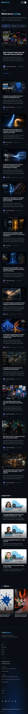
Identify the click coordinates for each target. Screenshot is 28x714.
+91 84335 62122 (5, 663)
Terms (2, 693)
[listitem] (14, 96)
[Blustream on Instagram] (9, 701)
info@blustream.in (5, 661)
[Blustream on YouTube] (2, 701)
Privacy (3, 690)
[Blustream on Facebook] (15, 701)
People (3, 649)
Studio (2, 654)
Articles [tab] (14, 26)
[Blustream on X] (12, 701)
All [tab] (5, 26)
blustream (5, 2)
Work (2, 644)
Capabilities (4, 647)
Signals (3, 651)
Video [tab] (22, 26)
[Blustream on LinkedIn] (6, 701)
